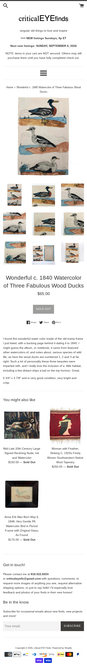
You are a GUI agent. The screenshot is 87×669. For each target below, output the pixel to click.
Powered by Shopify (62, 648)
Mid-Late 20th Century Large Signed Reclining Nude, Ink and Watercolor (21, 453)
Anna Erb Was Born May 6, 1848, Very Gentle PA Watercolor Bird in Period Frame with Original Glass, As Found (21, 526)
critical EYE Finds (42, 648)
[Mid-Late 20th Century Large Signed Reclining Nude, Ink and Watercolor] (21, 425)
